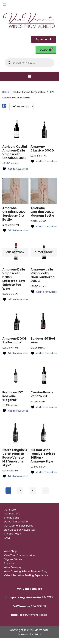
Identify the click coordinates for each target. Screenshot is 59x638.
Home (5, 92)
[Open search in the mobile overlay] (29, 62)
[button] (4, 5)
